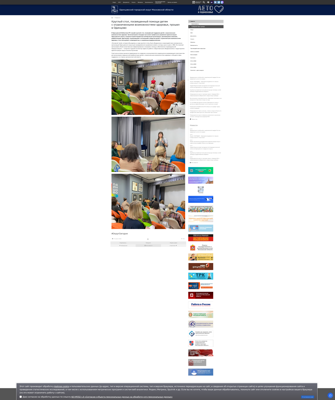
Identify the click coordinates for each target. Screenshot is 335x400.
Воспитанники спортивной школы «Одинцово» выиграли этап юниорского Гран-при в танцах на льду (206, 99)
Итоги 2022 (193, 61)
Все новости (194, 162)
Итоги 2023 (193, 64)
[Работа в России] (200, 304)
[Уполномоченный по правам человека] (200, 324)
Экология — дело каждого (197, 70)
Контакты (192, 57)
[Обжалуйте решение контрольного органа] (200, 199)
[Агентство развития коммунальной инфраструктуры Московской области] (200, 343)
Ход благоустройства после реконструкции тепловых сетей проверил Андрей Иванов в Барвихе (205, 90)
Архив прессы (195, 24)
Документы (126, 2)
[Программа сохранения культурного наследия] (200, 180)
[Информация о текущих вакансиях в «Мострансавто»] (200, 256)
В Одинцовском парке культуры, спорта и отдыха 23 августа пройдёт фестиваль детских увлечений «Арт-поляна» (205, 111)
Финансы (140, 2)
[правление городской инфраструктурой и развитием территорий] (200, 218)
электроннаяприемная (198, 2)
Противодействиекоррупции (160, 2)
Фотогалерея (193, 54)
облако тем (194, 119)
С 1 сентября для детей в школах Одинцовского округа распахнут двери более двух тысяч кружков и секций (204, 103)
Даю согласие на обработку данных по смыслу (97, 396)
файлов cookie (61, 386)
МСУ (119, 2)
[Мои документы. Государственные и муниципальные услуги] (200, 266)
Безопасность (149, 2)
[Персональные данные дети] (200, 333)
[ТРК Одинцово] (200, 276)
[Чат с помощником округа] (330, 395)
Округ (114, 2)
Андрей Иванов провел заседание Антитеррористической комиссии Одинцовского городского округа (205, 86)
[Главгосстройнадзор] (200, 314)
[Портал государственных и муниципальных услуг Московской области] (200, 247)
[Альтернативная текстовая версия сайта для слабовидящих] (208, 2)
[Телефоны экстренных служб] (200, 352)
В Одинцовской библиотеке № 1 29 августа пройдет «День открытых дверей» (205, 107)
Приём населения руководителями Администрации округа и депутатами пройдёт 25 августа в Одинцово (205, 142)
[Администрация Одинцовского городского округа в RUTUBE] (212, 2)
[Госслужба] (200, 189)
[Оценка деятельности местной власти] (200, 208)
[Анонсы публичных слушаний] (200, 228)
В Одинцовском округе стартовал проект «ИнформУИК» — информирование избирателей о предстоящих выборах (205, 94)
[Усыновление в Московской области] (200, 372)
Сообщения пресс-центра (198, 26)
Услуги (133, 2)
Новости (117, 17)
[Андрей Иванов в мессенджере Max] (222, 2)
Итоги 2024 (193, 67)
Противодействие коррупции (197, 48)
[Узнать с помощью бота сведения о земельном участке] (200, 170)
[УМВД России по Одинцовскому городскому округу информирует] (200, 237)
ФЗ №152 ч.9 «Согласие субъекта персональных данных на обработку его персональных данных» (121, 396)
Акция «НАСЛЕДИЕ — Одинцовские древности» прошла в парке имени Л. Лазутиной (204, 82)
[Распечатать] (148, 239)
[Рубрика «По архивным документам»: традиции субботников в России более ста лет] (123, 245)
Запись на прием (172, 2)
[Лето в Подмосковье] (201, 9)
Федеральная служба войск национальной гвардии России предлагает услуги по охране (205, 78)
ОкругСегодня (120, 233)
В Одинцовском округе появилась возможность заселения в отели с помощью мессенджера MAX (205, 115)
